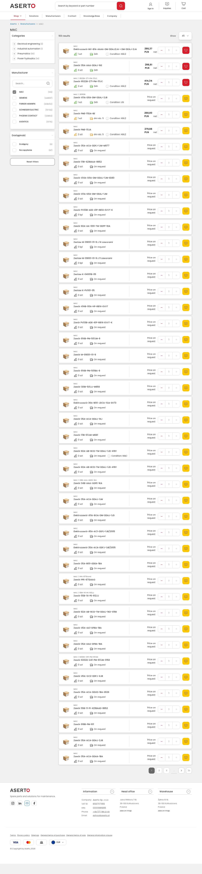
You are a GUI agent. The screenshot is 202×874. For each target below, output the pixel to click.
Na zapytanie (25, 150)
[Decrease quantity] (161, 50)
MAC (21, 91)
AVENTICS (23, 121)
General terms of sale (76, 835)
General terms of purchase (53, 835)
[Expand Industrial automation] (14, 48)
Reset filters (32, 161)
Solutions (33, 16)
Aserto (13, 23)
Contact (72, 16)
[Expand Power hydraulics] (14, 58)
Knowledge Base (92, 16)
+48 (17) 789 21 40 (101, 811)
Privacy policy (23, 835)
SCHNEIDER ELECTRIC (29, 109)
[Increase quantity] (176, 50)
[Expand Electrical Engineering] (14, 44)
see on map (126, 810)
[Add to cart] (185, 50)
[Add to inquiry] (185, 98)
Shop (16, 16)
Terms (13, 835)
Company (112, 16)
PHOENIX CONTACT (28, 115)
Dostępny (23, 144)
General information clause (99, 835)
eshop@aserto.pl (101, 815)
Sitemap (35, 835)
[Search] (121, 6)
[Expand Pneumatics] (14, 53)
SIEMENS (23, 97)
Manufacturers (53, 16)
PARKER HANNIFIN (27, 103)
